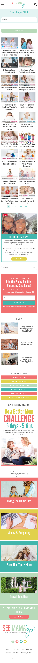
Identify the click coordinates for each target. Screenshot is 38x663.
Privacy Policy (26, 653)
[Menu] (2, 4)
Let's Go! (19, 616)
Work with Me (26, 649)
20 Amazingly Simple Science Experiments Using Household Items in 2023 (9, 52)
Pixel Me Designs (26, 661)
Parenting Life (19, 377)
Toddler (19, 31)
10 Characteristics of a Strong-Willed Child (9, 71)
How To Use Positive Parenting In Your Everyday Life (27, 200)
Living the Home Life (19, 385)
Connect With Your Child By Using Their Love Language (9, 145)
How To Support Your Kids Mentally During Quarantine (27, 88)
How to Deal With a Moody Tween (27, 182)
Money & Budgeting (19, 398)
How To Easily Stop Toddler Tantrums (9, 88)
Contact (16, 649)
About (8, 649)
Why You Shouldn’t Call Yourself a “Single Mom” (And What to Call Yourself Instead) (26, 329)
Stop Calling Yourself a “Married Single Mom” (27, 344)
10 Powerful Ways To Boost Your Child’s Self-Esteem (27, 145)
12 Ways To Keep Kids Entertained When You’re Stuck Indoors (9, 107)
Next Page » (24, 207)
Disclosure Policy (12, 653)
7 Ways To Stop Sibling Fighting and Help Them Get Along (27, 52)
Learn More (19, 259)
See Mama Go (19, 5)
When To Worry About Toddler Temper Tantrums (27, 71)
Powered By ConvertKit (19, 309)
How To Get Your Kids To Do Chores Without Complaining (27, 163)
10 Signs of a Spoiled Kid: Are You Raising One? (27, 106)
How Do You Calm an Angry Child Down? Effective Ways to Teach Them (9, 200)
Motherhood (19, 381)
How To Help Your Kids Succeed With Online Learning (9, 126)
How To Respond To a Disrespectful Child (27, 125)
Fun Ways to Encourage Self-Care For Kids (9, 182)
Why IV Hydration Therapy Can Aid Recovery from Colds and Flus (27, 360)
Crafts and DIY (19, 389)
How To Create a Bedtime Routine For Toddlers (9, 162)
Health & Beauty (19, 394)
